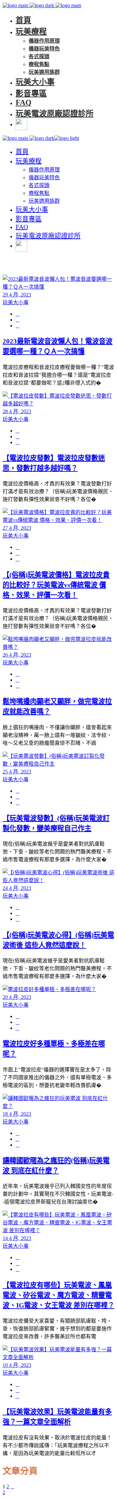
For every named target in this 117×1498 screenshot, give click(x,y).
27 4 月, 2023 (17, 528)
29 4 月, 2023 (17, 294)
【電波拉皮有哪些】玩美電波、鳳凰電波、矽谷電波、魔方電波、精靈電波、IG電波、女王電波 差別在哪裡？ (58, 1295)
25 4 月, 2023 (17, 771)
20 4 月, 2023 (17, 997)
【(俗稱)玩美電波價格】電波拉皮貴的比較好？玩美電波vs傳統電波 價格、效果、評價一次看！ (56, 585)
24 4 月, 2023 (17, 888)
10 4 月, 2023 (17, 1365)
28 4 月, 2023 (17, 411)
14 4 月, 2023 (17, 1238)
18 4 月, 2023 (17, 1114)
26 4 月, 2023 (17, 655)
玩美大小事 (16, 302)
